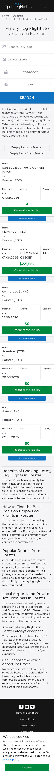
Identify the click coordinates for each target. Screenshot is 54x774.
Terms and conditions (27, 713)
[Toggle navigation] (45, 6)
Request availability (27, 210)
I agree (27, 767)
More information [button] (27, 218)
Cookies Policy (27, 725)
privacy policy (11, 759)
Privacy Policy (27, 719)
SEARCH (27, 98)
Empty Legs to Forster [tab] (27, 147)
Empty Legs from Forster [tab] (27, 153)
